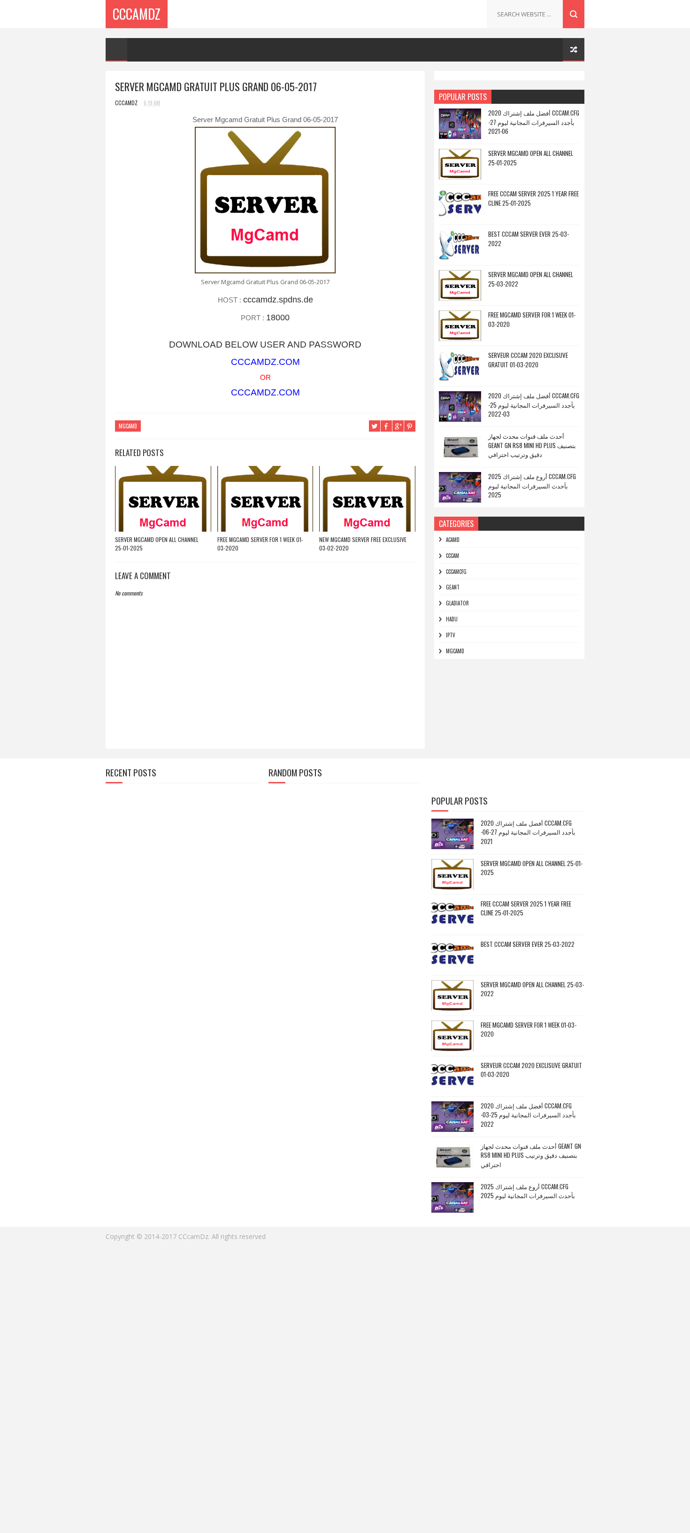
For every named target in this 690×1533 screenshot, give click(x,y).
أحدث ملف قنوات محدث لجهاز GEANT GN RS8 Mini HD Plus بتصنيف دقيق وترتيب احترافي (532, 445)
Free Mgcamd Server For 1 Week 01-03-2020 (260, 543)
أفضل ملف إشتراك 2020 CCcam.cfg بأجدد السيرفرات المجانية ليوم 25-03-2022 (533, 404)
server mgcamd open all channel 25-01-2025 (157, 543)
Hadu (452, 619)
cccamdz (137, 13)
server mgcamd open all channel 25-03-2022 (530, 279)
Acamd (453, 539)
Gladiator (457, 603)
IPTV (450, 635)
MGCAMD (128, 426)
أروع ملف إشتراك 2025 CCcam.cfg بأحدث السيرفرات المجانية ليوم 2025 (532, 485)
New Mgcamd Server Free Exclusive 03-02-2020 (362, 543)
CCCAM (452, 555)
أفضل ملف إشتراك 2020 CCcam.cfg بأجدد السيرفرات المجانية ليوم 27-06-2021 (533, 122)
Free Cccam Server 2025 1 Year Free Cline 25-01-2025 (533, 198)
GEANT (453, 587)
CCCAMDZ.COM (265, 362)
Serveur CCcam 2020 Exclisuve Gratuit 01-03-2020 (528, 359)
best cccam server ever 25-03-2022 (528, 238)
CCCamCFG (456, 571)
